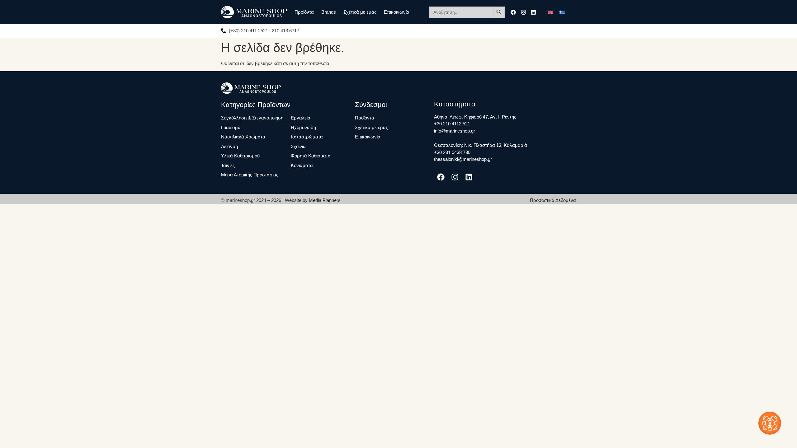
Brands (328, 12)
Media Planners (325, 200)
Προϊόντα (304, 12)
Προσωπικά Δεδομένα (553, 200)
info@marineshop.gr (454, 130)
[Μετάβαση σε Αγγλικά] (550, 12)
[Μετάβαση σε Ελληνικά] (562, 12)
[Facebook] (513, 12)
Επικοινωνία (396, 12)
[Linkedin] (533, 12)
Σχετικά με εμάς (359, 12)
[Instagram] (523, 12)
